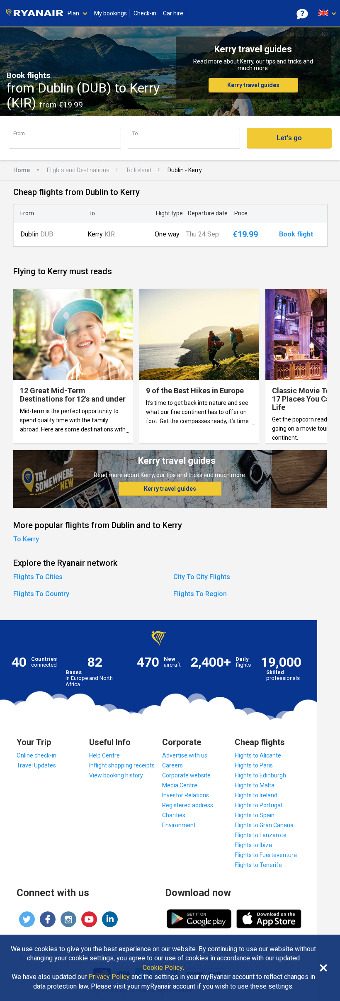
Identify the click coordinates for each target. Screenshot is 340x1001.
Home (21, 170)
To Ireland (138, 170)
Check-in (145, 13)
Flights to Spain (254, 815)
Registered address (187, 805)
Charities (173, 815)
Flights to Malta (254, 785)
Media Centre (179, 785)
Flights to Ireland (256, 795)
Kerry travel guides (253, 85)
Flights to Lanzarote (261, 835)
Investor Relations (185, 795)
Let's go (289, 137)
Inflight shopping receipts (122, 765)
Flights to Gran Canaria (264, 825)
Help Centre (104, 755)
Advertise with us (184, 755)
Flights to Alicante (258, 755)
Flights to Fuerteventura (266, 855)
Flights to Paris (254, 765)
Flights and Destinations (78, 170)
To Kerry (26, 539)
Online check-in (36, 755)
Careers (172, 765)
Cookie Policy (163, 968)
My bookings (110, 13)
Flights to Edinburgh (260, 775)
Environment (179, 825)
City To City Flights (201, 577)
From (19, 133)
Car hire (173, 13)
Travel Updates (36, 765)
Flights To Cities (38, 577)
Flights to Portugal (258, 805)
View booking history (116, 775)
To (135, 133)
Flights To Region (200, 594)
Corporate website (186, 775)
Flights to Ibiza (253, 845)
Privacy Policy (109, 977)
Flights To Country (41, 594)
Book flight (296, 234)
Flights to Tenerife (258, 865)
